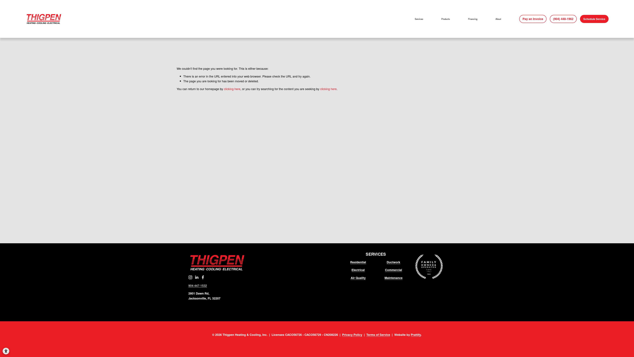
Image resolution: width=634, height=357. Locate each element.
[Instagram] (190, 277)
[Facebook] (203, 277)
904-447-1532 (197, 285)
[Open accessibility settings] (6, 351)
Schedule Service (594, 19)
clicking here (232, 89)
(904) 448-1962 (563, 19)
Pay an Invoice (533, 19)
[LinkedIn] (197, 277)
